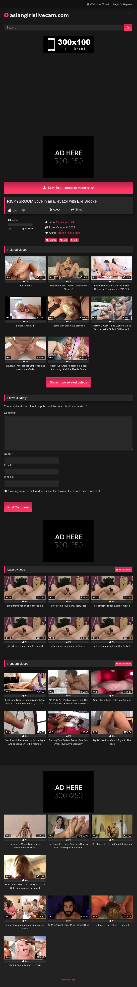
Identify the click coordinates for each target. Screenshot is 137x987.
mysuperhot (68, 979)
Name (8, 453)
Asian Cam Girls (65, 222)
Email (8, 465)
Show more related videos (68, 382)
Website (9, 476)
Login (116, 4)
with (75, 240)
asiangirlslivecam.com (39, 15)
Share (78, 209)
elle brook (74, 232)
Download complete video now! (70, 188)
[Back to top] (126, 977)
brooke (62, 232)
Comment (10, 412)
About (56, 209)
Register (127, 4)
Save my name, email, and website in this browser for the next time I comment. (54, 491)
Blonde (53, 240)
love (65, 240)
